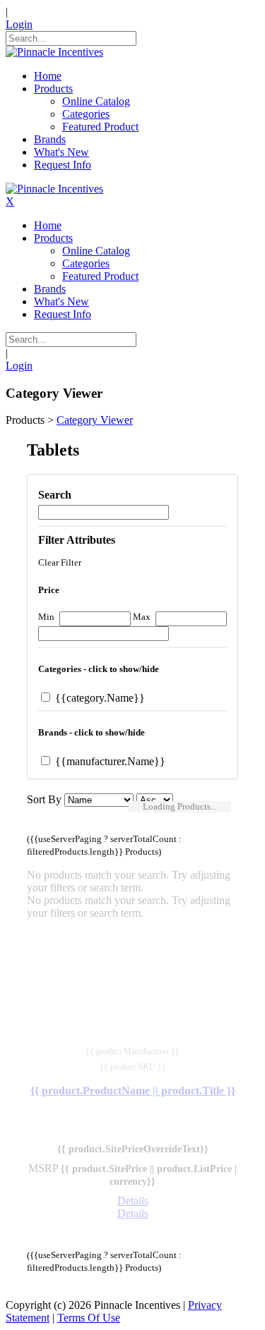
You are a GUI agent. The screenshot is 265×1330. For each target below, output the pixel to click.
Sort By (44, 799)
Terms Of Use (88, 1318)
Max (142, 616)
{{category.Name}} (98, 698)
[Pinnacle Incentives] (54, 52)
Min (46, 616)
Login (19, 24)
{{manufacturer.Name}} (108, 761)
